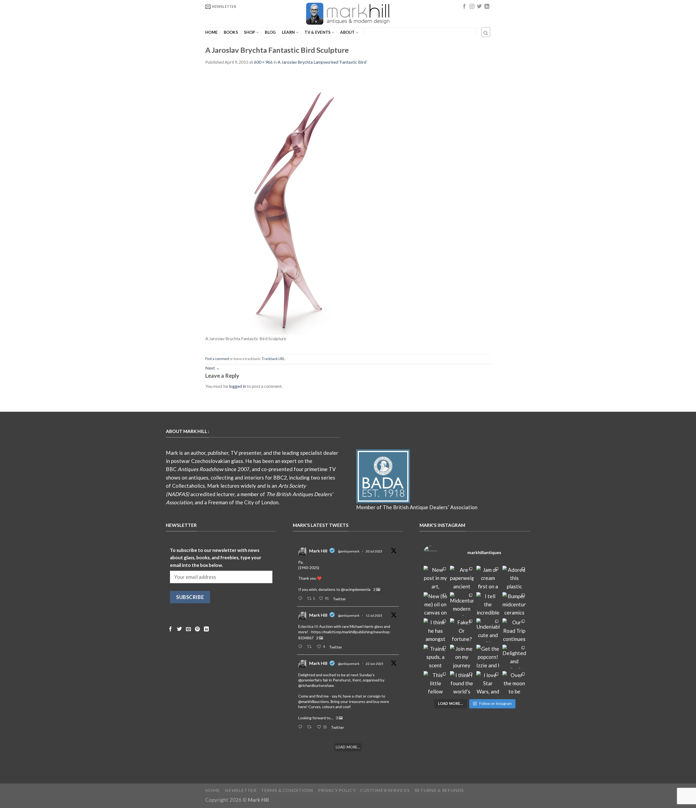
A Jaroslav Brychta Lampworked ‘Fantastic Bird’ (322, 61)
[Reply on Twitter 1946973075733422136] (301, 598)
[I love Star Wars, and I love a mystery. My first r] (488, 683)
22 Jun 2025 (374, 664)
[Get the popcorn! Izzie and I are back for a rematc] (488, 656)
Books (231, 32)
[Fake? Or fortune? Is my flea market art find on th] (462, 630)
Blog (270, 32)
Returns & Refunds (439, 790)
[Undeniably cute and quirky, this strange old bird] (488, 630)
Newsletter (240, 790)
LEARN (288, 32)
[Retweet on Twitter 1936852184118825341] (311, 727)
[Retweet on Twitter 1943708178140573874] (311, 646)
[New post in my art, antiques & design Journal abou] (435, 577)
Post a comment (217, 359)
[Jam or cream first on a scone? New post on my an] (488, 577)
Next (212, 367)
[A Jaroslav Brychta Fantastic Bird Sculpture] (286, 202)
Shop (249, 32)
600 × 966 (263, 61)
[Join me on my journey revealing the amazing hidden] (462, 656)
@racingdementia (356, 589)
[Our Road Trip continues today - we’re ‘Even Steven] (514, 630)
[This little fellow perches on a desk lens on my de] (435, 683)
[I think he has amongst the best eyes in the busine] (435, 630)
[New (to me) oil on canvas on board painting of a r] (435, 604)
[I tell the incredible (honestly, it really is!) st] (488, 604)
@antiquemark (348, 551)
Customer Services (385, 790)
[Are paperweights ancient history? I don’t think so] (462, 577)
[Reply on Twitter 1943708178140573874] (301, 646)
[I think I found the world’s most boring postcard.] (462, 683)
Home (211, 32)
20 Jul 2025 (374, 551)
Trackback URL (273, 359)
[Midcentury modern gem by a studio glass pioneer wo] (462, 604)
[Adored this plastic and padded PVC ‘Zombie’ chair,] (514, 577)
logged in (237, 386)
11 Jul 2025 (374, 615)
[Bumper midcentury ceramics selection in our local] (514, 604)
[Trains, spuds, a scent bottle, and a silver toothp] (435, 656)
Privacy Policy (337, 790)
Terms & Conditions (287, 790)
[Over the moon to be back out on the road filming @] (514, 683)
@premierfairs (310, 680)
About (347, 32)
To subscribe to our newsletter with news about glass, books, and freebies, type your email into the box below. (215, 557)
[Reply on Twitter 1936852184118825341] (301, 727)
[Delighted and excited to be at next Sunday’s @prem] (514, 656)
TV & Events (317, 32)
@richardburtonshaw (316, 685)
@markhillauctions (313, 701)
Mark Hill (318, 550)
